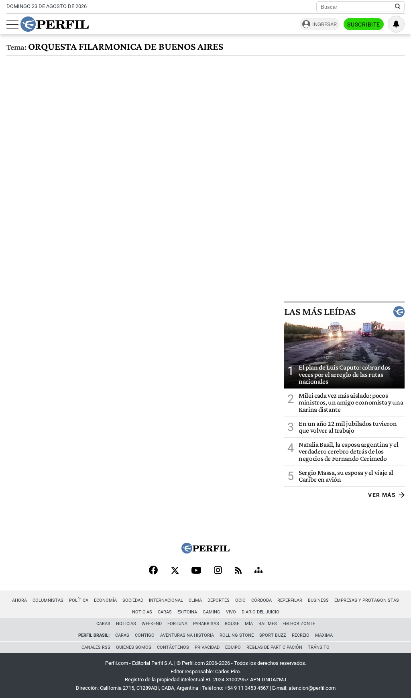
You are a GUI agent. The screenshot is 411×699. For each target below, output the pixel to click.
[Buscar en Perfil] (398, 6)
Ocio (240, 600)
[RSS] (238, 571)
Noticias (142, 612)
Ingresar (324, 24)
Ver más (382, 495)
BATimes (267, 623)
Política (78, 600)
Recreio (300, 635)
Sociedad (132, 600)
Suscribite (363, 24)
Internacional (166, 600)
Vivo (231, 612)
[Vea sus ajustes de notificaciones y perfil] (396, 24)
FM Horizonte (299, 623)
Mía (249, 623)
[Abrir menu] (12, 24)
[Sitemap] (258, 571)
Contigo (145, 635)
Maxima (324, 635)
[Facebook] (153, 571)
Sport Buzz (272, 635)
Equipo (233, 647)
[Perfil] (205, 551)
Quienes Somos (133, 647)
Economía (105, 600)
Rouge (232, 623)
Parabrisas (206, 623)
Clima (195, 600)
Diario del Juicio (260, 612)
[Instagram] (218, 571)
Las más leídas (320, 311)
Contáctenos (173, 647)
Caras (165, 612)
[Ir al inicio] (54, 24)
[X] (175, 571)
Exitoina (187, 612)
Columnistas (48, 600)
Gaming (211, 612)
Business (318, 600)
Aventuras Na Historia (187, 635)
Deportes (219, 600)
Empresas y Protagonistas (366, 600)
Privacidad (207, 647)
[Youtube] (196, 571)
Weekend (152, 623)
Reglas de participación (274, 647)
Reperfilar (289, 600)
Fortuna (177, 623)
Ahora (19, 600)
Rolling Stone (237, 635)
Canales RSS (95, 647)
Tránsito (319, 647)
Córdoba (261, 600)
